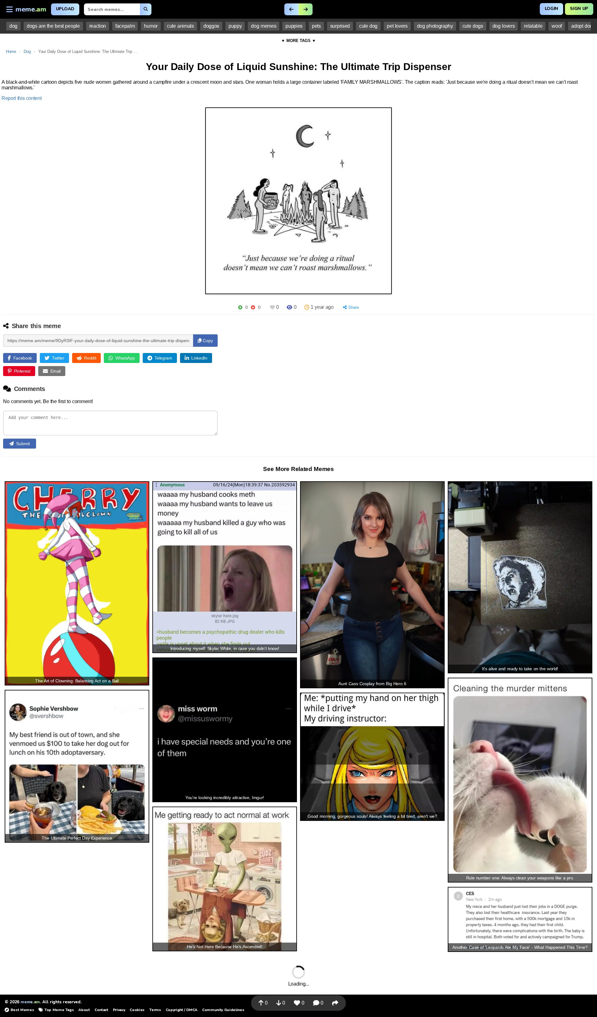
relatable (533, 26)
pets (316, 26)
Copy (207, 340)
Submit (23, 443)
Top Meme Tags (59, 1009)
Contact (101, 1009)
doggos (211, 26)
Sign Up (579, 9)
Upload (65, 9)
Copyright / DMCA (181, 1009)
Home (11, 51)
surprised (340, 26)
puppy (235, 26)
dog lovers (504, 26)
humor (150, 26)
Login (551, 9)
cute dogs (472, 26)
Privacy (119, 1009)
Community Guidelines (223, 1009)
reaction (97, 26)
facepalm (125, 26)
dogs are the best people (53, 26)
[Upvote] (240, 307)
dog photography (435, 26)
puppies (294, 26)
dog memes (263, 26)
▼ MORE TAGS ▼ (298, 40)
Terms (155, 1009)
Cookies (137, 1009)
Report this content (22, 98)
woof (557, 26)
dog (13, 26)
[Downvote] (253, 307)
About (84, 1009)
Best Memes (22, 1009)
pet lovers (397, 26)
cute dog (368, 26)
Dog (27, 51)
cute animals (180, 26)
